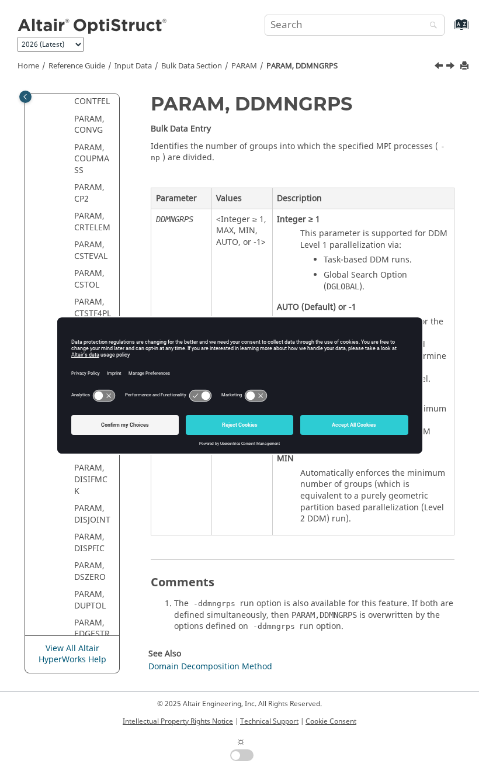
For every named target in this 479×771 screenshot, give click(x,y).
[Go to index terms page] (449, 30)
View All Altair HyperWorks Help (72, 654)
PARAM (244, 66)
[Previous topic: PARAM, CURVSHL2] (440, 67)
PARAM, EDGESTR (92, 629)
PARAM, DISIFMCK (90, 479)
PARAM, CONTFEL (92, 96)
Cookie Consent (331, 721)
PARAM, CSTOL (89, 279)
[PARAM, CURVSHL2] (440, 67)
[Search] (430, 26)
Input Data (133, 66)
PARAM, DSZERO (90, 571)
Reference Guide (76, 66)
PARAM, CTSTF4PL (92, 308)
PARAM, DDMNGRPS (302, 66)
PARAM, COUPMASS (91, 159)
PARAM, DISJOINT (92, 514)
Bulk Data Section (191, 66)
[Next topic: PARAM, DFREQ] (451, 67)
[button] (69, 119)
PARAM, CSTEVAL (90, 250)
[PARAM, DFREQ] (451, 67)
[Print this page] (465, 66)
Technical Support (269, 721)
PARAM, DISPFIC (89, 543)
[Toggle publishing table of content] (25, 97)
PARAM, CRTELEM (92, 222)
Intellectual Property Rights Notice (178, 721)
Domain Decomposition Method (210, 667)
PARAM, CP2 (89, 193)
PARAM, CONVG (89, 125)
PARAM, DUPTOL (90, 600)
